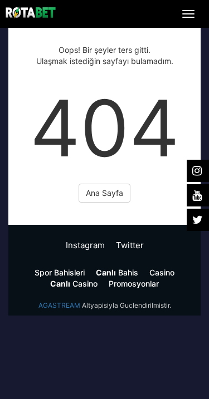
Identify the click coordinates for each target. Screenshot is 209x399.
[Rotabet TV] (31, 12)
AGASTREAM (59, 305)
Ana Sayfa (104, 193)
